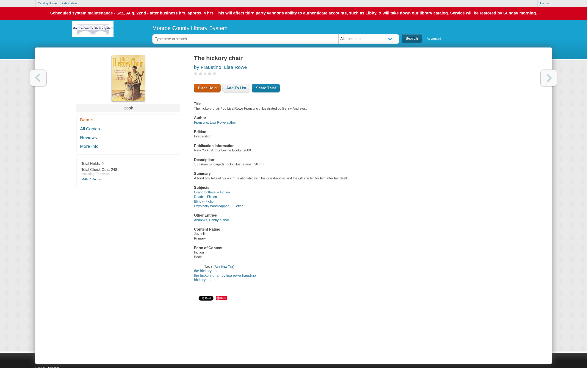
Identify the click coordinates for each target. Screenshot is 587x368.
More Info (89, 146)
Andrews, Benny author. (212, 220)
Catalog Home (47, 3)
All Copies (90, 128)
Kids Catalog (69, 3)
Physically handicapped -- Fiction (218, 206)
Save (223, 298)
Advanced (434, 38)
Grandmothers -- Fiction (212, 192)
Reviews (88, 137)
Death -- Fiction (205, 197)
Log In (544, 3)
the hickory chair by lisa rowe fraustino (225, 275)
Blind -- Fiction (204, 201)
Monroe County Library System (189, 28)
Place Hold (207, 88)
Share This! (266, 88)
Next (548, 78)
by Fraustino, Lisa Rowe (220, 67)
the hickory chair (207, 271)
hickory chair (204, 280)
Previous (38, 78)
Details (87, 119)
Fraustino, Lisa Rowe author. (215, 122)
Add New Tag (224, 266)
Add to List (236, 88)
